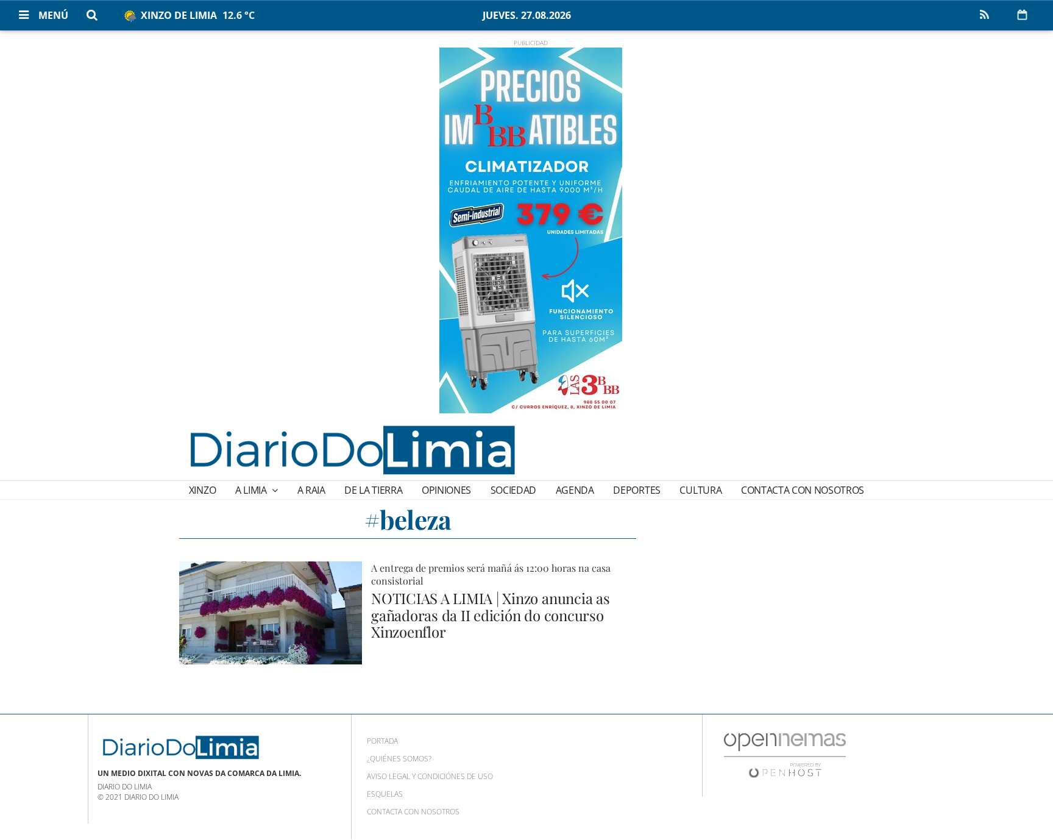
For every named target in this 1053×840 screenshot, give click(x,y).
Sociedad (513, 490)
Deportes (636, 490)
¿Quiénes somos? (399, 758)
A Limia (252, 490)
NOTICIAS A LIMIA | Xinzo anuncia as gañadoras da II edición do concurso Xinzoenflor (490, 614)
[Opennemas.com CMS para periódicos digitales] (785, 754)
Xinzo (202, 490)
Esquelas (385, 794)
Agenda (575, 490)
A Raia (311, 490)
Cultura (700, 490)
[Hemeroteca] (1022, 14)
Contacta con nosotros (802, 490)
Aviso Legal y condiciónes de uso (430, 776)
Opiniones (446, 490)
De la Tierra (373, 490)
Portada (382, 741)
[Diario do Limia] (351, 449)
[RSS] (984, 15)
